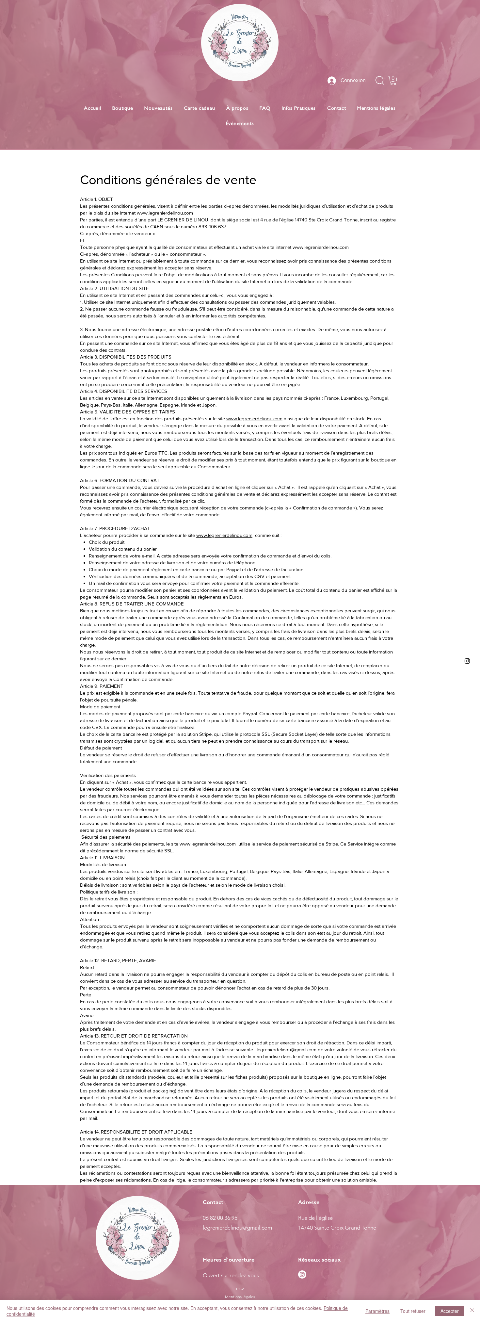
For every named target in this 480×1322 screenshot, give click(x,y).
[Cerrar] (472, 1311)
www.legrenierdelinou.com (165, 213)
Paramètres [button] (377, 1311)
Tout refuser (412, 1311)
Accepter (449, 1311)
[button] (393, 80)
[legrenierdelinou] (467, 661)
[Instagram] (302, 1274)
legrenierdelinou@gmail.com (286, 1049)
